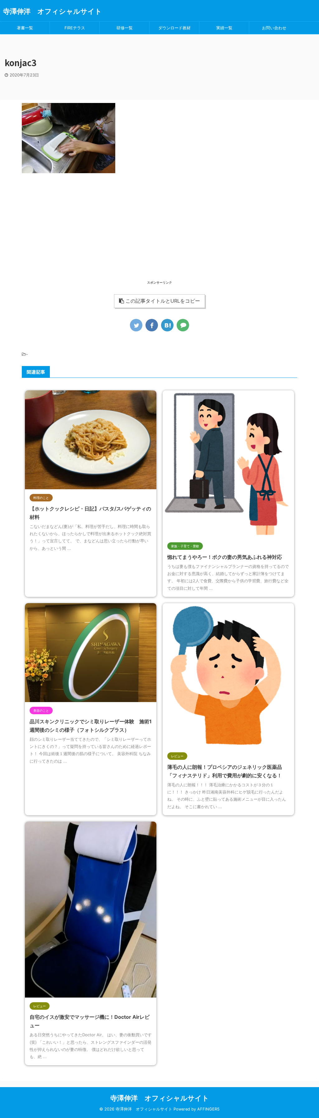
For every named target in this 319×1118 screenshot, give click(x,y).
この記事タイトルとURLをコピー (163, 301)
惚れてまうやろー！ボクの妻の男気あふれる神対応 (224, 557)
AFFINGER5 (208, 1109)
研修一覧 (125, 27)
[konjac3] (167, 325)
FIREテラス (74, 27)
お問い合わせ (274, 27)
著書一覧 (25, 27)
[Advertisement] (159, 235)
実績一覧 (224, 27)
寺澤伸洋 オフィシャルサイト (52, 11)
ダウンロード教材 (174, 27)
